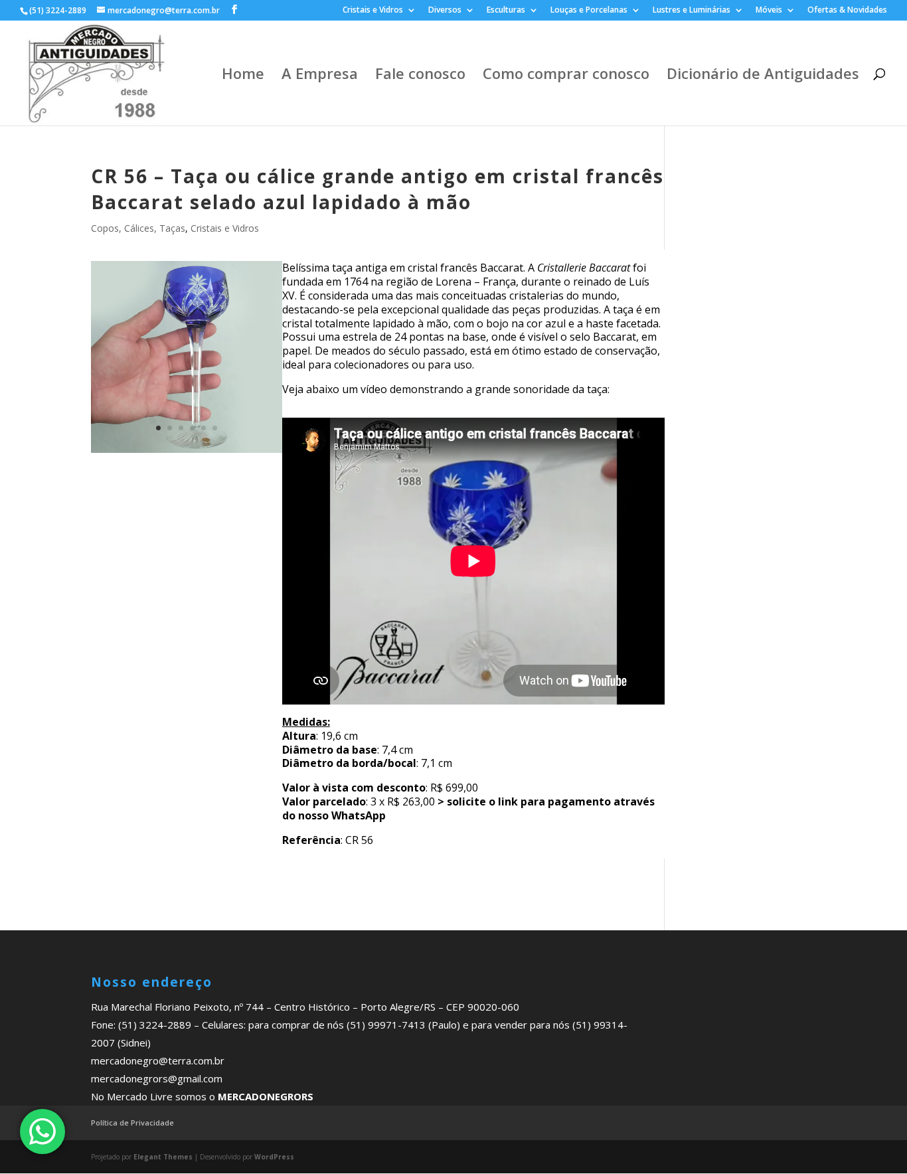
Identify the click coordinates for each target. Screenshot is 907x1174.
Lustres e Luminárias (691, 10)
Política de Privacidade (132, 1123)
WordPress (274, 1156)
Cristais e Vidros (373, 10)
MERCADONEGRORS (265, 1096)
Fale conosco (420, 75)
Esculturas (506, 10)
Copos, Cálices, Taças (138, 228)
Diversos (444, 10)
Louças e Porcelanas (588, 10)
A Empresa (320, 75)
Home (243, 75)
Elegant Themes (163, 1156)
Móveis (769, 10)
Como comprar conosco (566, 75)
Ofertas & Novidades (847, 10)
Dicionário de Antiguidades (763, 75)
